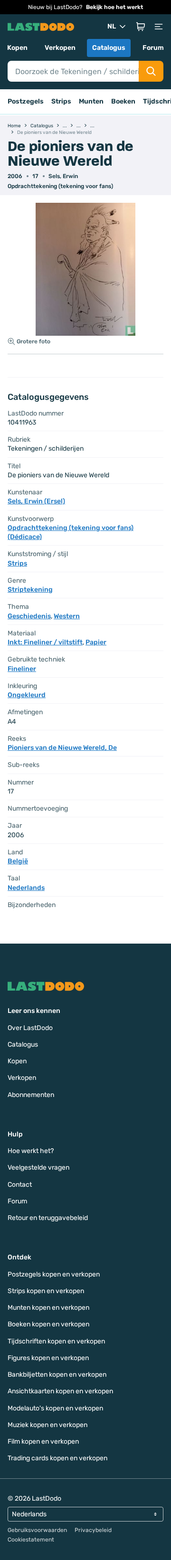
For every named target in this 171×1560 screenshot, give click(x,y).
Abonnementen (31, 1095)
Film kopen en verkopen (43, 1441)
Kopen (17, 48)
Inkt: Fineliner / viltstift (45, 642)
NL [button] (111, 26)
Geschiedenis (29, 616)
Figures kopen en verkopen (48, 1358)
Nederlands (26, 888)
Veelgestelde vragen (38, 1167)
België (18, 861)
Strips (61, 101)
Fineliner (22, 669)
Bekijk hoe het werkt (114, 7)
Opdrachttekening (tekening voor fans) (60, 186)
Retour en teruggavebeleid (48, 1218)
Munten (91, 101)
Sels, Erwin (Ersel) (36, 501)
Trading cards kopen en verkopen (57, 1458)
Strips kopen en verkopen (46, 1291)
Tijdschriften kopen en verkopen (56, 1341)
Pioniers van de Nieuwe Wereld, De (62, 748)
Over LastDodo (30, 1028)
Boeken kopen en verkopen (48, 1324)
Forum (153, 48)
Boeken (123, 101)
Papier (96, 642)
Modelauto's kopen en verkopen (55, 1408)
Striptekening (30, 590)
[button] (140, 26)
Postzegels (26, 101)
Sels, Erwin (63, 176)
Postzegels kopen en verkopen (54, 1274)
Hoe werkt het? (31, 1151)
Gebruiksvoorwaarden (37, 1530)
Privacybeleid (93, 1530)
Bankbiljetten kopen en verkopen (57, 1375)
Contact (20, 1185)
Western (67, 616)
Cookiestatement (31, 1539)
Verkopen (60, 48)
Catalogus (108, 48)
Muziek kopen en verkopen (47, 1425)
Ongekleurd (27, 695)
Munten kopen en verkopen (48, 1308)
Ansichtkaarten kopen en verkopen (60, 1391)
